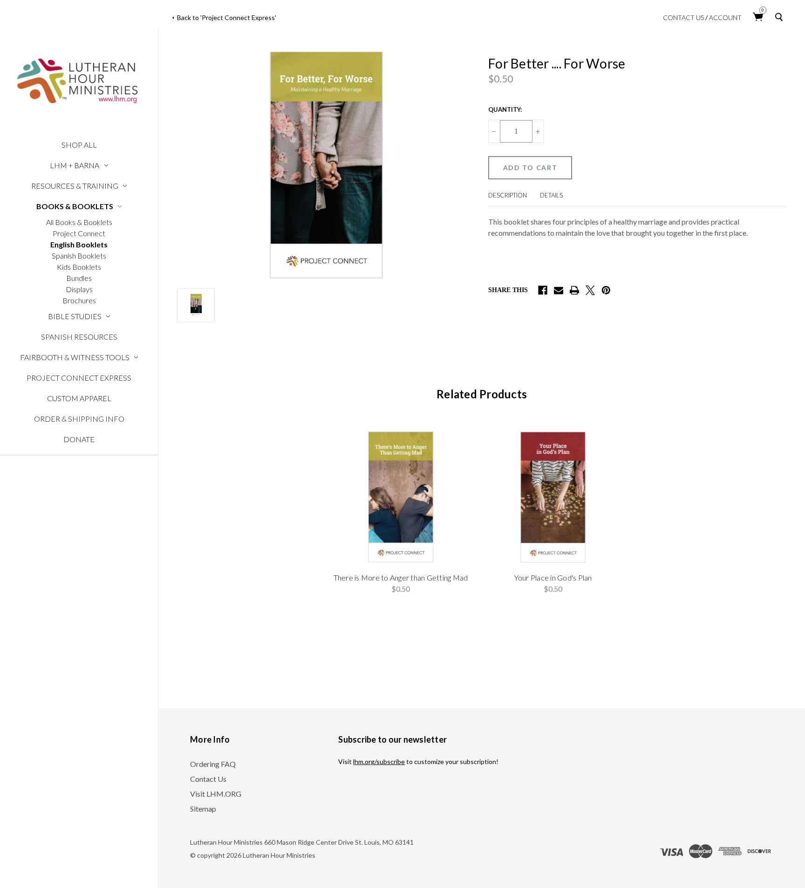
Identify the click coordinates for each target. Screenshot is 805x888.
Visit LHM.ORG (215, 793)
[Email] (558, 290)
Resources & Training (74, 185)
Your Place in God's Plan (553, 577)
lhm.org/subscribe (379, 761)
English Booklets (79, 244)
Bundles (79, 277)
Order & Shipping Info (79, 418)
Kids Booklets (79, 266)
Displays (79, 289)
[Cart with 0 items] (758, 17)
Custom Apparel (79, 398)
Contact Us (683, 17)
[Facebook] (542, 290)
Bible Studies (75, 316)
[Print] (574, 290)
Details (551, 195)
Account (725, 17)
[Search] (780, 17)
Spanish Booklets (79, 255)
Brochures (79, 300)
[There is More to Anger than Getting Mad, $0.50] (401, 497)
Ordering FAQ (213, 763)
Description (507, 195)
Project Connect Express (79, 377)
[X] (590, 290)
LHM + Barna (74, 165)
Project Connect (79, 233)
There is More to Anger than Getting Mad (401, 577)
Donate (79, 439)
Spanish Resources (79, 336)
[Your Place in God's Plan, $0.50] (553, 497)
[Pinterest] (606, 290)
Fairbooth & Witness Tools (75, 357)
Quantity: (505, 109)
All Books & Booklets (79, 222)
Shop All (79, 144)
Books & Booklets (74, 206)
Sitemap (203, 808)
